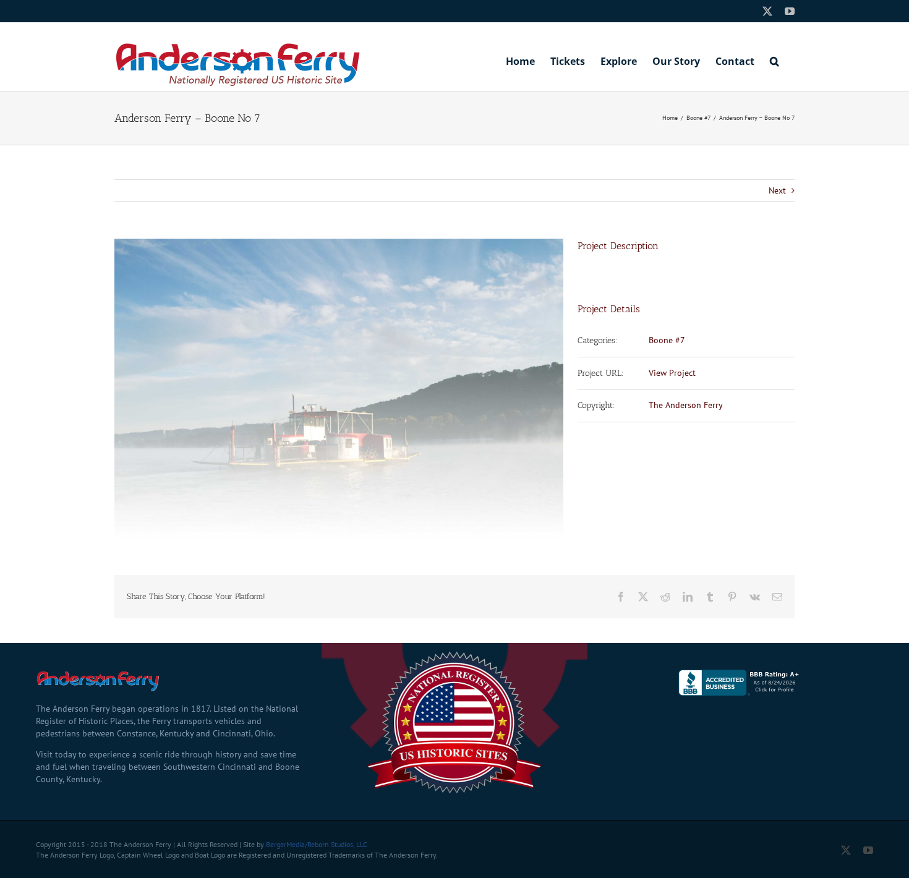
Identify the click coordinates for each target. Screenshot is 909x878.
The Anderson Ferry (686, 405)
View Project (672, 372)
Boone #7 (667, 340)
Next (777, 190)
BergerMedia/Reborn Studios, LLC (316, 844)
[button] (774, 60)
